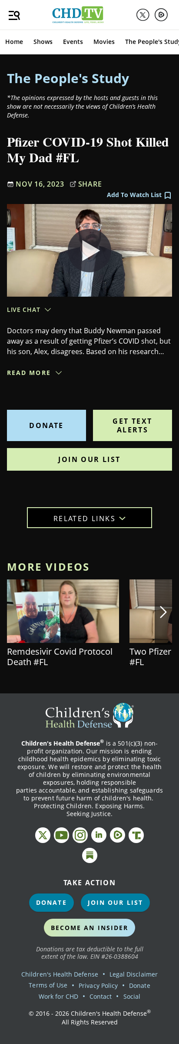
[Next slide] (163, 612)
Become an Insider (90, 928)
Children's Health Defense (59, 974)
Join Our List (89, 459)
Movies (104, 41)
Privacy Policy (98, 985)
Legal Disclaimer (133, 974)
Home (14, 41)
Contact (101, 996)
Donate (46, 425)
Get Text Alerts (132, 425)
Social (131, 996)
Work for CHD (58, 996)
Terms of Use (48, 985)
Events (73, 41)
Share (90, 184)
